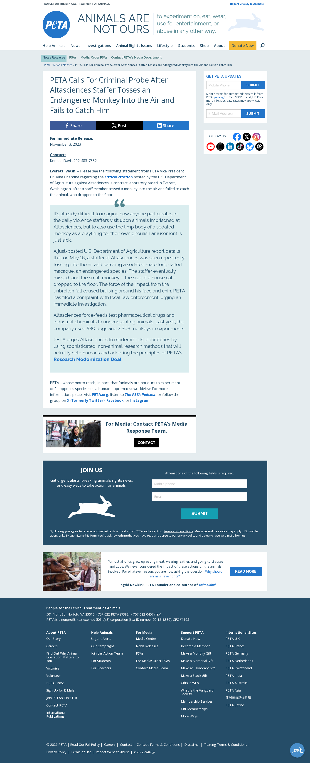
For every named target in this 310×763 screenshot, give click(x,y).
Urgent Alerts (101, 638)
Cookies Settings (144, 752)
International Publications (55, 714)
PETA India (234, 675)
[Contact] (119, 435)
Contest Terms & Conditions (158, 744)
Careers (52, 646)
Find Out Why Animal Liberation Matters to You (62, 657)
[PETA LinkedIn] (230, 146)
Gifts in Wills (190, 683)
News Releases (54, 57)
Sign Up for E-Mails (60, 690)
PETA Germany (237, 653)
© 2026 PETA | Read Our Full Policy (73, 744)
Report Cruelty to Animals (247, 3)
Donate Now (190, 638)
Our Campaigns (102, 646)
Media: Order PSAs (94, 57)
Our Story (53, 638)
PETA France (235, 646)
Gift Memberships (194, 709)
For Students (101, 661)
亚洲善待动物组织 (238, 697)
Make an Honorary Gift (198, 668)
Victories (52, 668)
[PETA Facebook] (237, 137)
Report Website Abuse (113, 752)
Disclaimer (192, 744)
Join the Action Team (107, 653)
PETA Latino (235, 705)
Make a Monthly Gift (196, 653)
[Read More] (155, 571)
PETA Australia (237, 683)
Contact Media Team (152, 668)
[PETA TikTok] (240, 146)
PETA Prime (55, 683)
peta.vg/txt (221, 97)
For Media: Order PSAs (153, 661)
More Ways (189, 716)
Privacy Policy (56, 752)
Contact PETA (56, 705)
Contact (126, 744)
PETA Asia (233, 690)
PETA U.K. (233, 638)
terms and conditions (178, 531)
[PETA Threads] (259, 146)
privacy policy (186, 535)
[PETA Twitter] (247, 137)
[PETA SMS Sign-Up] (220, 146)
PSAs (72, 57)
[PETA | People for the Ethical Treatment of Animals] (56, 24)
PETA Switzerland (239, 668)
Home (47, 65)
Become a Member (195, 646)
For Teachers (101, 668)
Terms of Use (81, 752)
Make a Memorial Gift (197, 661)
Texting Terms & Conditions (225, 744)
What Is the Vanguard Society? (197, 692)
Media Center (146, 638)
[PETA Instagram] (256, 137)
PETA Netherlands (239, 661)
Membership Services (197, 701)
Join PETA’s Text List (61, 698)
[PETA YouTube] (211, 146)
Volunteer (53, 675)
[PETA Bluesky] (250, 146)
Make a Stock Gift (194, 675)
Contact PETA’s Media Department (136, 57)
